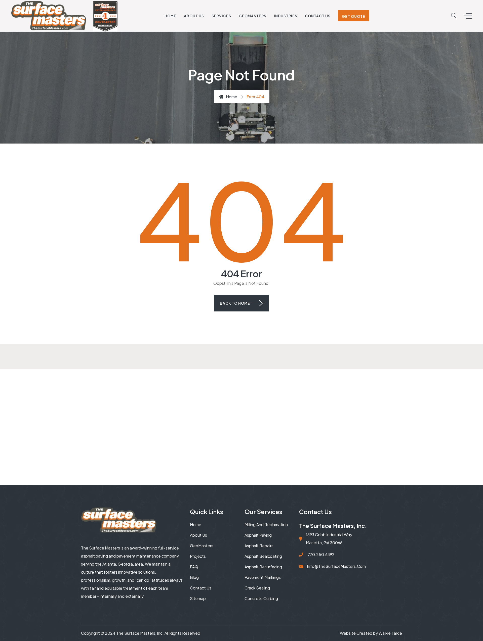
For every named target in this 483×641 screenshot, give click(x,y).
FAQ (194, 566)
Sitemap (198, 598)
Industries (285, 16)
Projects (198, 556)
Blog (194, 577)
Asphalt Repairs (259, 545)
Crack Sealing (257, 587)
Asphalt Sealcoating (263, 556)
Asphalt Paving (258, 535)
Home (170, 16)
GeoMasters (252, 16)
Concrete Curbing (261, 598)
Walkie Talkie (390, 633)
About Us (194, 16)
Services (221, 16)
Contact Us (318, 16)
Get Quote (353, 16)
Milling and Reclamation (266, 524)
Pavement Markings (263, 577)
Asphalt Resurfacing (263, 566)
